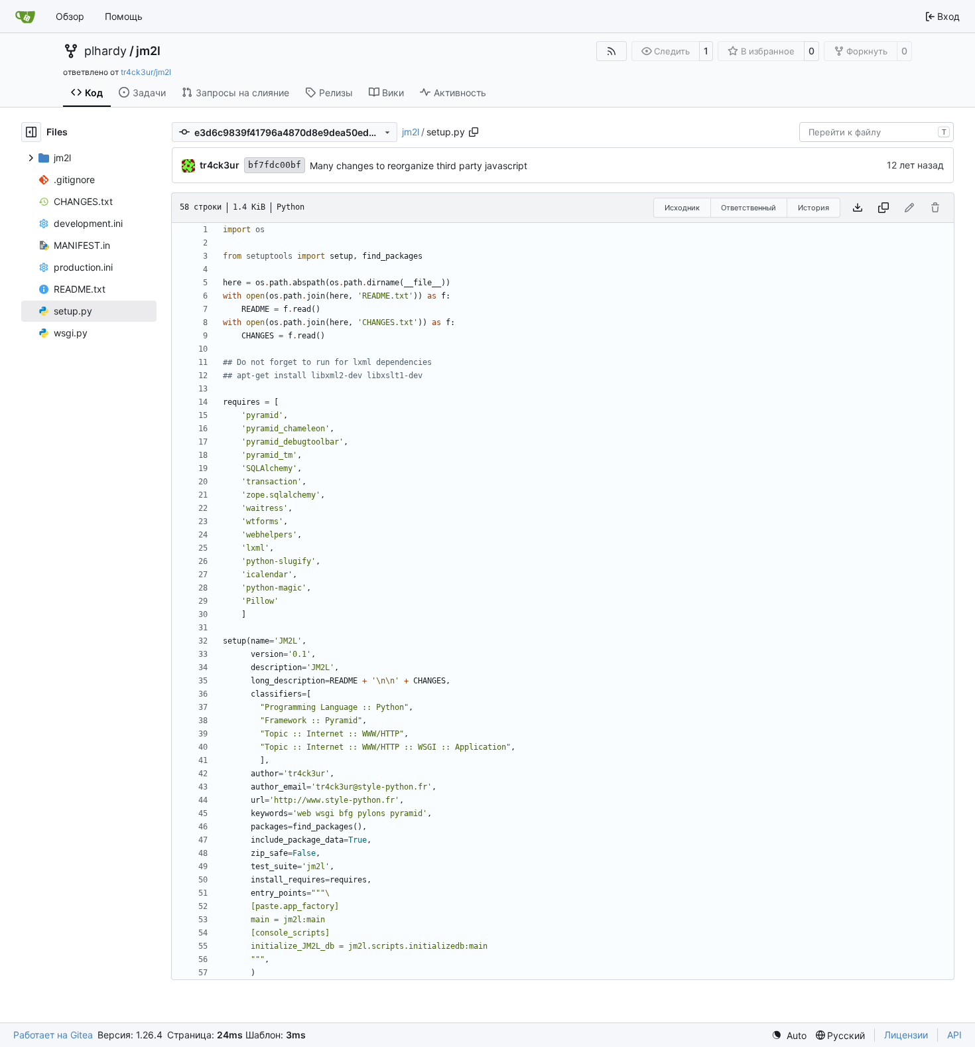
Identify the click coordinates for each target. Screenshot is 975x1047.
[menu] (789, 1035)
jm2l (148, 51)
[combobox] (876, 132)
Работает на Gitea (53, 1034)
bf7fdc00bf (274, 165)
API (954, 1034)
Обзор (70, 16)
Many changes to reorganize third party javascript (418, 165)
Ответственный (748, 207)
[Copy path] (473, 132)
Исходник (682, 207)
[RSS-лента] (611, 51)
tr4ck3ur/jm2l (146, 72)
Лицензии (906, 1034)
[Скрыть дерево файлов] (31, 132)
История (813, 207)
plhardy (105, 51)
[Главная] (25, 17)
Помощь (124, 16)
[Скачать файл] (857, 207)
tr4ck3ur (219, 165)
